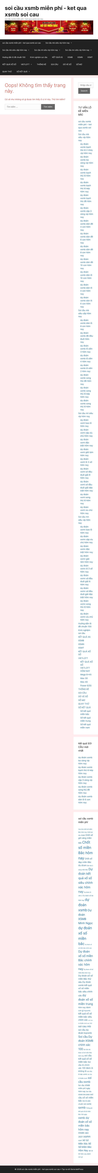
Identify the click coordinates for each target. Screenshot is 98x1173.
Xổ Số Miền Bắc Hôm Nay (85, 1147)
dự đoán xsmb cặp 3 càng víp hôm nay (85, 780)
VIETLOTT (25, 64)
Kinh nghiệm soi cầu (38, 57)
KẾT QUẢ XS (57, 57)
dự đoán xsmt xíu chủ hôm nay (86, 510)
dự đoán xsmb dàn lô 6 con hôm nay (85, 799)
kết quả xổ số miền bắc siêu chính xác (85, 1016)
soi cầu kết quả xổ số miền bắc (85, 1058)
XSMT (90, 57)
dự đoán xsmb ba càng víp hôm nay (85, 760)
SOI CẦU (54, 64)
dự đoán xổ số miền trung (85, 999)
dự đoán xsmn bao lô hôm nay (86, 529)
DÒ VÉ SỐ (67, 64)
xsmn (86, 1136)
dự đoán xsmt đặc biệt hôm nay (86, 442)
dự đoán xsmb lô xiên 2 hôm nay (86, 368)
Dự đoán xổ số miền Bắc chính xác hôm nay (85, 960)
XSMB (70, 57)
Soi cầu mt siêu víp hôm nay (46, 50)
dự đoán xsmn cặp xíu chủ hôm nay (86, 539)
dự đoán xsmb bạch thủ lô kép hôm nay (85, 770)
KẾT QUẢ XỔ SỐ (9, 64)
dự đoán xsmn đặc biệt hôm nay (86, 549)
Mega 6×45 (85, 674)
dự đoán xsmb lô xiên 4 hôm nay (86, 358)
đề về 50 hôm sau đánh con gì (85, 1154)
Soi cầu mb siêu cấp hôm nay (14, 50)
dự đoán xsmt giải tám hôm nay (86, 452)
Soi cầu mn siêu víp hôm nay (77, 50)
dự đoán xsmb (83, 904)
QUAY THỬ (7, 71)
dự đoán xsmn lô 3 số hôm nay (86, 568)
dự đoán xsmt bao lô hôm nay (86, 423)
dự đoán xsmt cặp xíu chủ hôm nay (86, 433)
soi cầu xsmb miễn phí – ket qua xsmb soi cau (21, 43)
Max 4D (84, 682)
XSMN (80, 57)
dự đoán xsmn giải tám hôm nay (86, 559)
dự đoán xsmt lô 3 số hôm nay (86, 462)
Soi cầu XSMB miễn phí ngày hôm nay (84, 1088)
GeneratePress (77, 1169)
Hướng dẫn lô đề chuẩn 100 (13, 57)
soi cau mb (84, 1026)
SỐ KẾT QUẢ (22, 71)
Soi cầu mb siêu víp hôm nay (58, 43)
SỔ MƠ (79, 64)
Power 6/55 (85, 685)
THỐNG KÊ (41, 64)
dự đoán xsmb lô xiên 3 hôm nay (86, 349)
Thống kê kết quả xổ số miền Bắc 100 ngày (85, 1111)
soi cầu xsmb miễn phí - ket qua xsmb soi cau (46, 11)
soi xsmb (87, 1104)
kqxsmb (87, 1011)
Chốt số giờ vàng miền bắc (85, 839)
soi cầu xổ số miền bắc (85, 1097)
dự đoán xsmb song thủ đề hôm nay (85, 790)
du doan (82, 865)
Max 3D (84, 678)
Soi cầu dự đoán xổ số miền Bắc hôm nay (85, 1053)
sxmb (82, 1107)
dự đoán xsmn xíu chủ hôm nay (86, 617)
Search (84, 91)
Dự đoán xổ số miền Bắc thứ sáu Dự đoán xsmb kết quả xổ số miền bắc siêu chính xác (85, 985)
